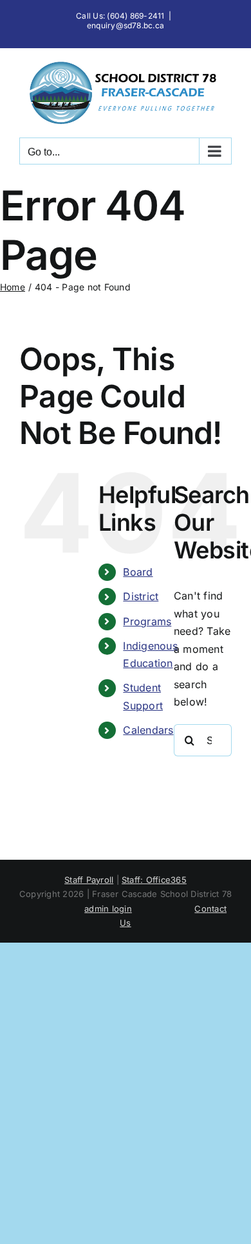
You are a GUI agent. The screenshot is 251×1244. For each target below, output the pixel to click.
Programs (147, 621)
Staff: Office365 (154, 880)
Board (138, 571)
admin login (108, 908)
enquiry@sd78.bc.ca (125, 25)
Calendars (148, 730)
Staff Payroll (88, 880)
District (140, 596)
